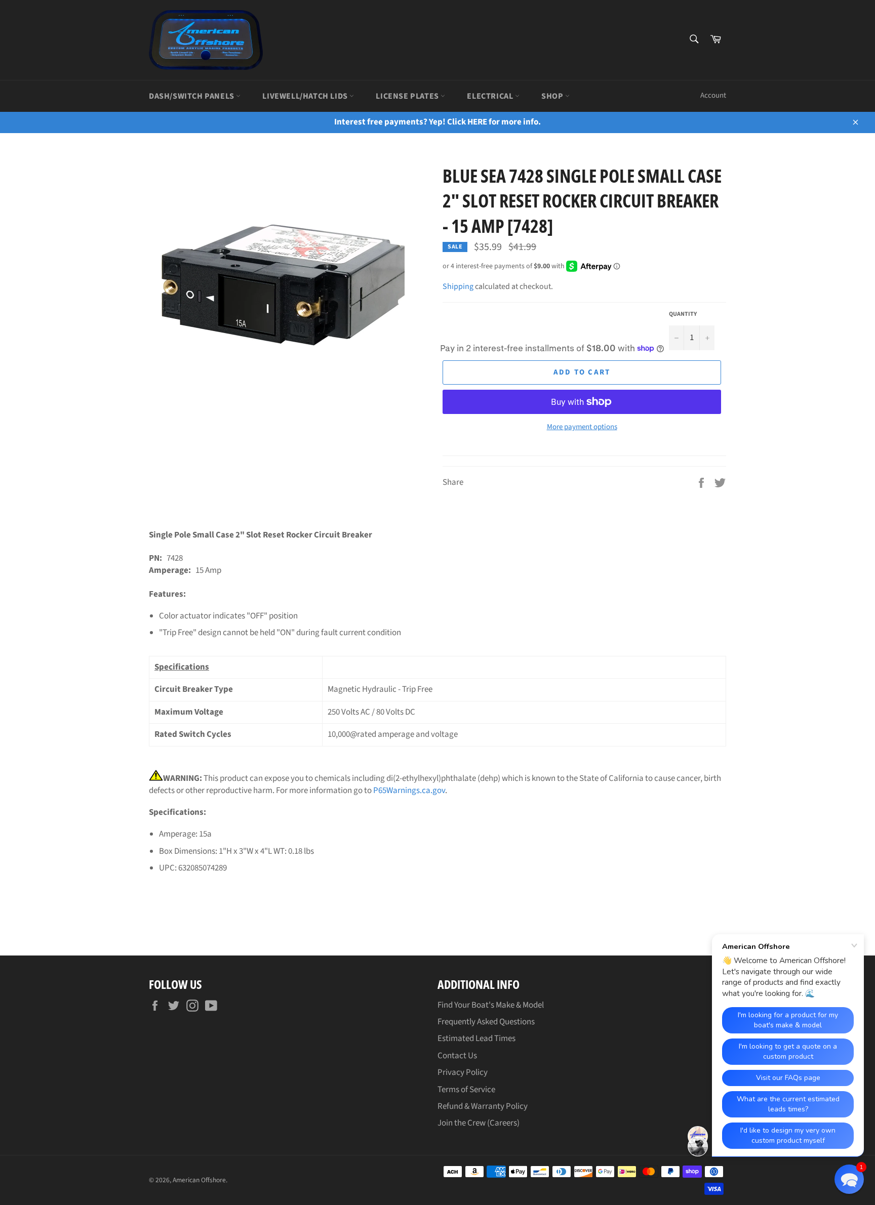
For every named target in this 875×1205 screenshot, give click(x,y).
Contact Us (457, 1056)
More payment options (582, 427)
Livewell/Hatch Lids (305, 96)
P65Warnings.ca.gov (409, 790)
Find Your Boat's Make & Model (490, 1005)
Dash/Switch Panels (192, 96)
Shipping (458, 286)
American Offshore (199, 1180)
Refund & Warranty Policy (482, 1106)
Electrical (491, 96)
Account (713, 95)
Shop (553, 96)
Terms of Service (466, 1090)
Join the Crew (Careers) (478, 1123)
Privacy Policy (462, 1072)
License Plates (408, 96)
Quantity (683, 314)
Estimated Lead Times (476, 1038)
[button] (849, 1179)
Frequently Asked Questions (486, 1022)
